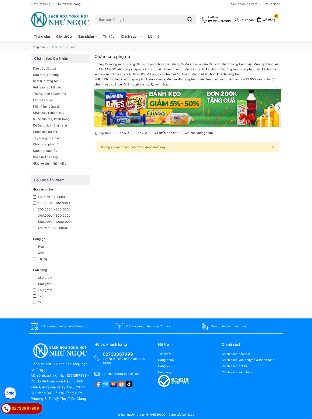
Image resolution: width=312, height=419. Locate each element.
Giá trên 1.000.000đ (52, 228)
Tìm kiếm (164, 354)
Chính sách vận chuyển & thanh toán (248, 360)
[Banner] (187, 108)
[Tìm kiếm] (190, 19)
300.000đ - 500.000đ (53, 215)
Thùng (42, 259)
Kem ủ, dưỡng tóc (46, 81)
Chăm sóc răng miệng (49, 112)
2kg (40, 302)
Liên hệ (154, 36)
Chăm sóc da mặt (45, 132)
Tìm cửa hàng (41, 4)
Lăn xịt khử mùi (44, 100)
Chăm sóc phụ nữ (45, 144)
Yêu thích (273, 4)
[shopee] (121, 384)
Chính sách (130, 36)
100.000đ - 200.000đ (53, 203)
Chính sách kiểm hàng (237, 372)
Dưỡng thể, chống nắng (50, 125)
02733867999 (219, 19)
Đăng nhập (166, 360)
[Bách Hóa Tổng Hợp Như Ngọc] (60, 19)
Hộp (40, 246)
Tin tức (109, 36)
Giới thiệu (64, 36)
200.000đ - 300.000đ (53, 209)
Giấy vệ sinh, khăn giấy (49, 163)
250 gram (44, 277)
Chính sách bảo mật (236, 354)
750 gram (44, 290)
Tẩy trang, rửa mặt (46, 138)
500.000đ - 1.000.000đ (55, 221)
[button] (278, 108)
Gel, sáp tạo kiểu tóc (48, 87)
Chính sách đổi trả (235, 366)
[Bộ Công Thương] (174, 380)
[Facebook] (97, 384)
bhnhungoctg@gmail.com (122, 373)
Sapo (190, 414)
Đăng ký (164, 366)
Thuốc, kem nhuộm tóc (49, 93)
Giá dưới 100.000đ (51, 197)
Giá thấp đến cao (166, 133)
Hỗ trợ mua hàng (69, 4)
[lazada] (113, 384)
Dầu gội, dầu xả (44, 68)
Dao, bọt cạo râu (45, 150)
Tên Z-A (141, 133)
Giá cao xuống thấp (199, 133)
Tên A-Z (123, 133)
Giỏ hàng (164, 372)
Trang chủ (42, 36)
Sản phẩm (86, 36)
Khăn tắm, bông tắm (47, 106)
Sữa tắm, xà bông (46, 75)
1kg (40, 296)
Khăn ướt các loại (45, 157)
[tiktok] (129, 384)
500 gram (44, 283)
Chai (40, 252)
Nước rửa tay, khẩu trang (51, 119)
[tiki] (105, 384)
